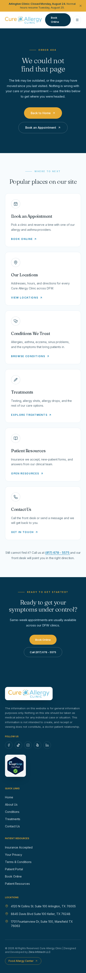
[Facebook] (9, 745)
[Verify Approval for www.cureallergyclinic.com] (15, 766)
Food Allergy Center (21, 960)
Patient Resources (17, 883)
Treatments (12, 819)
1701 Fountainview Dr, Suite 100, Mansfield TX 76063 (42, 924)
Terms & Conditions (18, 862)
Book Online (13, 876)
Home (9, 797)
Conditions (12, 811)
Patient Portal (14, 869)
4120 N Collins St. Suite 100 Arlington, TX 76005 (43, 906)
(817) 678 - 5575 (57, 553)
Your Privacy (13, 854)
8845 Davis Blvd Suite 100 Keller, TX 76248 (40, 914)
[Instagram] (28, 745)
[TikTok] (18, 745)
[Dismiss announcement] (80, 6)
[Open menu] (77, 20)
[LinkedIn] (47, 745)
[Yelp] (37, 745)
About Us (11, 804)
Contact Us (12, 826)
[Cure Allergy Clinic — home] (23, 20)
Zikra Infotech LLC (39, 952)
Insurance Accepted (19, 847)
